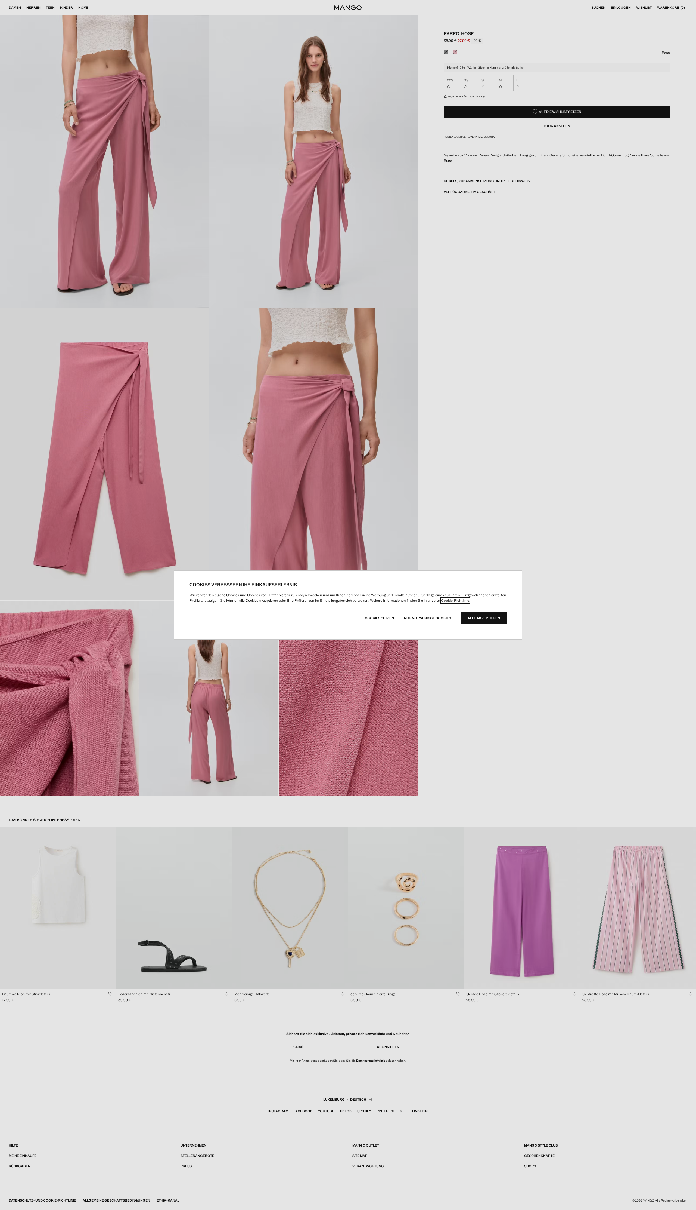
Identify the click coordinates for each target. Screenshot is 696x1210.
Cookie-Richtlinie (455, 600)
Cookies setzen (379, 618)
